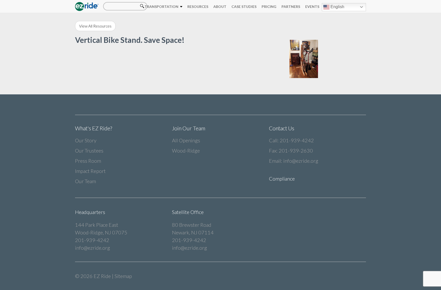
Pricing (269, 6)
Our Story (85, 140)
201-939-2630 (296, 150)
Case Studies (243, 6)
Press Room (88, 161)
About (219, 6)
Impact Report (90, 171)
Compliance (282, 178)
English (336, 7)
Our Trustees (89, 150)
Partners (290, 6)
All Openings (186, 140)
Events (312, 6)
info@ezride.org (300, 161)
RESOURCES (197, 6)
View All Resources (95, 26)
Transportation (161, 6)
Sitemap (123, 276)
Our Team (85, 181)
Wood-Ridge (186, 150)
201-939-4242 (297, 140)
